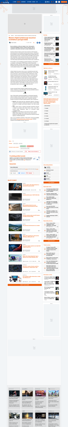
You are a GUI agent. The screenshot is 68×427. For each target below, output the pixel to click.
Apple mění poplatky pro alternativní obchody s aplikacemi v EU (31, 236)
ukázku (11, 160)
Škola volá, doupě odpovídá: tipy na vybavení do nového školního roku (30, 257)
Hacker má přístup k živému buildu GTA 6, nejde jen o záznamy (40, 398)
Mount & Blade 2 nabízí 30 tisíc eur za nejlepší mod (49, 298)
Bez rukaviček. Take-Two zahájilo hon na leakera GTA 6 (27, 406)
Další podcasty (51, 240)
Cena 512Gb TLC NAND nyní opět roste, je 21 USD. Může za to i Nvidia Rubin (49, 282)
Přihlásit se (64, 1)
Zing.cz (45, 295)
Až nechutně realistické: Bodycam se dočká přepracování (39, 402)
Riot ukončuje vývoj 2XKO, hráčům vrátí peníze (52, 406)
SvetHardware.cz (47, 285)
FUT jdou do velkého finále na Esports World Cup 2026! (49, 278)
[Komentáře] (33, 42)
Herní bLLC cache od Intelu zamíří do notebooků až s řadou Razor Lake (31, 267)
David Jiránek (13, 42)
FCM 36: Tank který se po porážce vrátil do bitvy (13, 423)
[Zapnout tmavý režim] (59, 2)
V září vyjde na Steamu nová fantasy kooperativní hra (49, 293)
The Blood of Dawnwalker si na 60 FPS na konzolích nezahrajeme (14, 401)
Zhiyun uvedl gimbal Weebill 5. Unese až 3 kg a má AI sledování (53, 420)
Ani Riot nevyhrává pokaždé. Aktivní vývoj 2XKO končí (27, 402)
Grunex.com (46, 279)
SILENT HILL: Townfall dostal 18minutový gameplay (40, 407)
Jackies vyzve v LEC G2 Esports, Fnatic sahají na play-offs (53, 401)
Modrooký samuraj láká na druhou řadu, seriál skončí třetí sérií (27, 398)
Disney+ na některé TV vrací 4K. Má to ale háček (40, 425)
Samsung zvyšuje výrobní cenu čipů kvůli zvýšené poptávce (31, 246)
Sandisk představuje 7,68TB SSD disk (31, 195)
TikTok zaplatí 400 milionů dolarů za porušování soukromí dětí (31, 185)
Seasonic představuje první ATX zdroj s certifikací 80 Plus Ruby (31, 216)
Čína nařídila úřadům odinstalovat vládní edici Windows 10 (31, 277)
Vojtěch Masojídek (27, 199)
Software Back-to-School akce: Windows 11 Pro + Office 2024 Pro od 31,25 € (53, 425)
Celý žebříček (51, 182)
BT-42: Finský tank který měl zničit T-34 (49, 288)
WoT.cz (45, 289)
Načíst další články (24, 284)
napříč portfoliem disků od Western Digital (24, 119)
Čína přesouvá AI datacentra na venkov (31, 225)
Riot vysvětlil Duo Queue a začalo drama (52, 398)
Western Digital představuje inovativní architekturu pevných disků (25, 35)
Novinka (12, 35)
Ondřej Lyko (26, 271)
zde (24, 159)
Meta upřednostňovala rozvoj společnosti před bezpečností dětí (30, 206)
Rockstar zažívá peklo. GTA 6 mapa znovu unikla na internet (14, 406)
